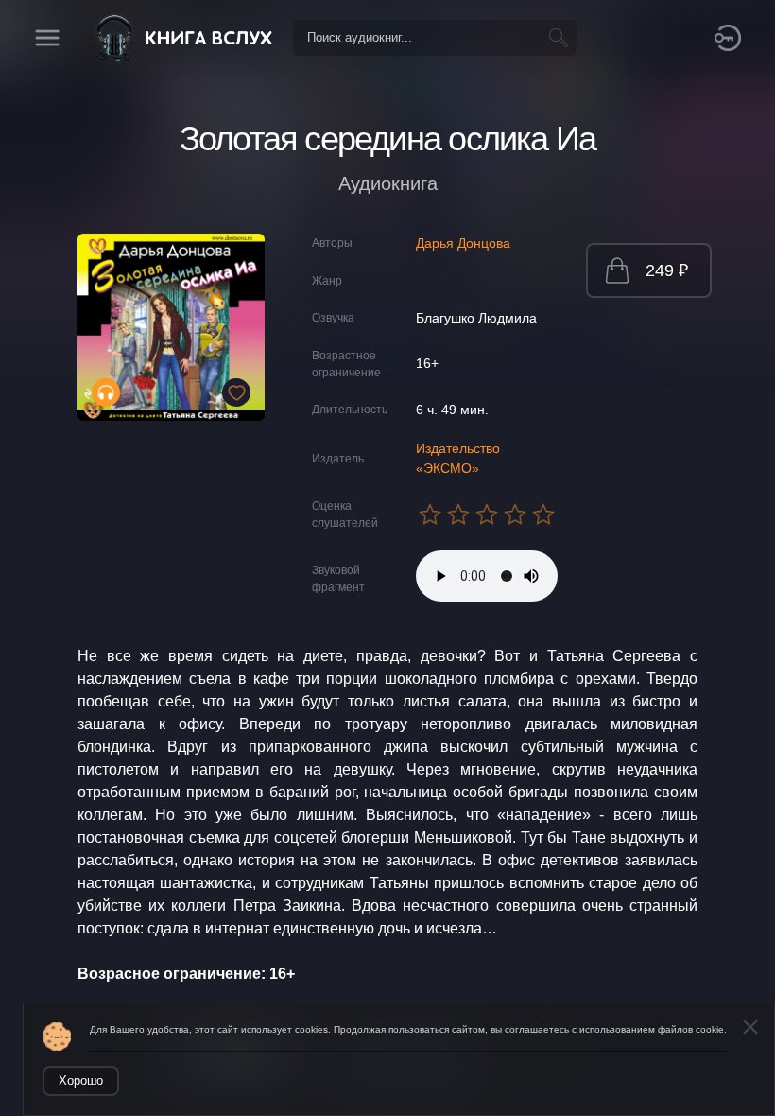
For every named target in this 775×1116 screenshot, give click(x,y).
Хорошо (81, 1080)
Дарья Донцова (463, 243)
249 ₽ (667, 270)
